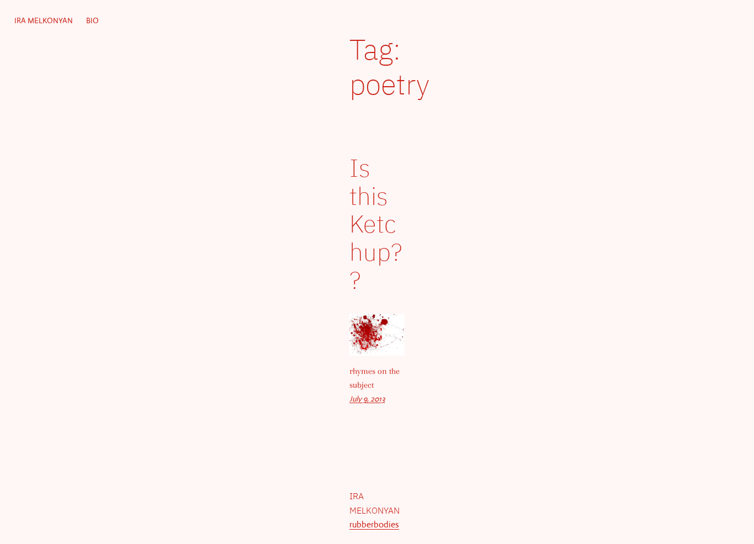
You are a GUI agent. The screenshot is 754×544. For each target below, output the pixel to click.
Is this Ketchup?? (375, 224)
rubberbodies (374, 524)
